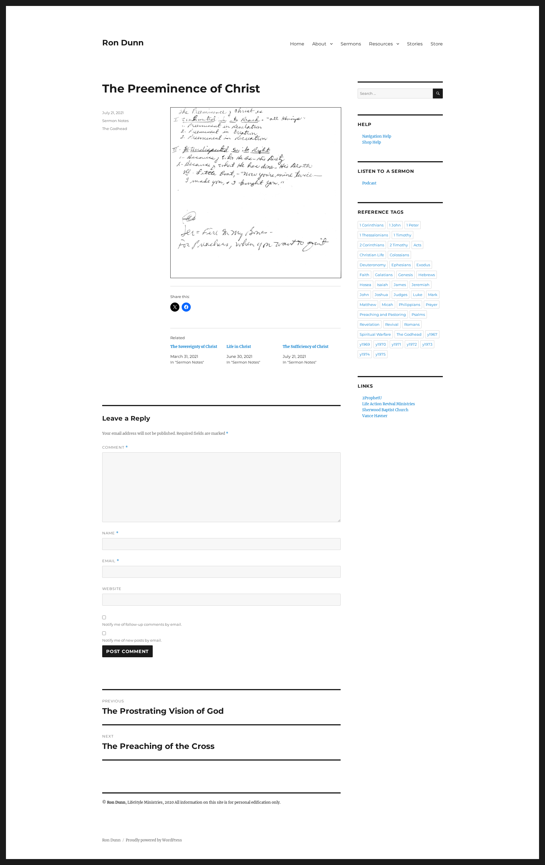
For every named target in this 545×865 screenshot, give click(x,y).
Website (111, 588)
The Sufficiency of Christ (305, 346)
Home (297, 44)
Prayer (431, 304)
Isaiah (382, 284)
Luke (417, 294)
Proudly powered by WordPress (154, 840)
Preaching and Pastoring (383, 314)
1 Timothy (402, 235)
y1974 (365, 354)
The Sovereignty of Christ (193, 346)
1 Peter (412, 225)
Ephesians (401, 265)
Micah (387, 304)
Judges (400, 294)
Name (110, 533)
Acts (417, 245)
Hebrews (426, 274)
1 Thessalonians (374, 235)
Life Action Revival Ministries (388, 404)
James (400, 284)
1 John (395, 225)
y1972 (412, 344)
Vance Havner (374, 415)
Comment (115, 447)
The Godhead (114, 128)
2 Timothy (399, 245)
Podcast (369, 183)
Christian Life (372, 255)
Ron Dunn (123, 42)
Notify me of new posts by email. (132, 640)
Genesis (405, 274)
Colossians (399, 255)
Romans (412, 324)
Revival (392, 324)
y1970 (381, 344)
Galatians (384, 274)
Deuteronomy (373, 265)
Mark (432, 294)
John (364, 294)
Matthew (368, 304)
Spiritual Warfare (375, 334)
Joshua (381, 294)
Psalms (418, 314)
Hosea (365, 284)
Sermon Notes (115, 120)
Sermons (351, 44)
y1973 (427, 344)
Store (437, 44)
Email (110, 561)
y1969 (365, 344)
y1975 (380, 354)
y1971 (396, 344)
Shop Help (371, 142)
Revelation (370, 324)
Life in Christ (239, 346)
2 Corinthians (372, 245)
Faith (364, 274)
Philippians (409, 304)
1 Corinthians (371, 225)
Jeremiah (420, 284)
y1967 (432, 334)
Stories (415, 44)
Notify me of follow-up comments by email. (142, 624)
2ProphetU (372, 398)
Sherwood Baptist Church (385, 410)
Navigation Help (376, 136)
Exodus (423, 265)
